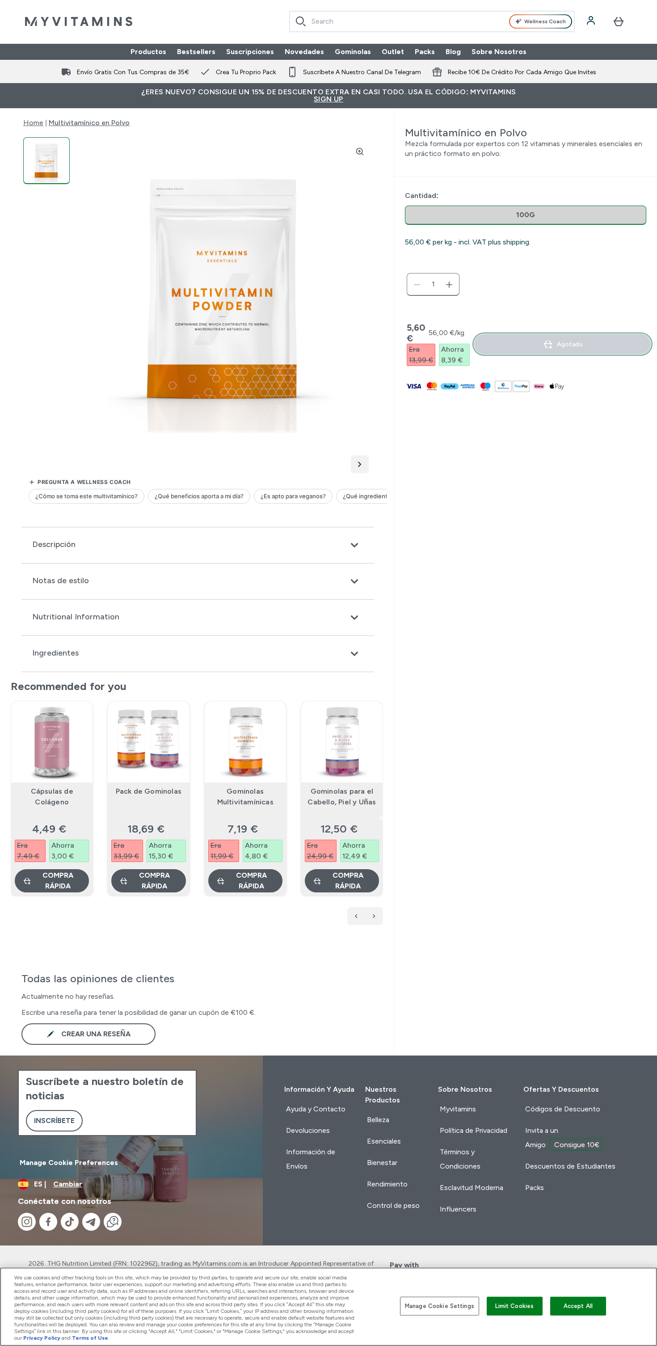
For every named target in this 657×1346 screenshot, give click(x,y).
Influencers (458, 1209)
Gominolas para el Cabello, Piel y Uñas (341, 796)
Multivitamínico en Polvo (89, 122)
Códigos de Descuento (562, 1109)
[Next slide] (381, 818)
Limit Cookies (514, 1306)
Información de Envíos (310, 1159)
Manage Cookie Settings (439, 1306)
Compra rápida (57, 880)
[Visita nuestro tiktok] (70, 1222)
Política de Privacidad (473, 1130)
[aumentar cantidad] (449, 284)
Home (33, 122)
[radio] (525, 215)
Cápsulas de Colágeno (52, 796)
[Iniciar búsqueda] (301, 21)
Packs (425, 51)
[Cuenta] (591, 21)
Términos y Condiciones (460, 1159)
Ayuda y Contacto (315, 1109)
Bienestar (382, 1162)
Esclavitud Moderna (471, 1187)
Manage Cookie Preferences (69, 1162)
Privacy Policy (41, 1338)
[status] (433, 284)
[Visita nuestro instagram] (27, 1222)
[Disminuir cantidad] (417, 284)
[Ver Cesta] (618, 21)
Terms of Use (90, 1338)
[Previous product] (356, 916)
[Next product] (374, 916)
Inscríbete (54, 1120)
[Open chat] (113, 1222)
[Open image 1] (46, 160)
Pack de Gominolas (148, 791)
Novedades (304, 51)
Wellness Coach (545, 21)
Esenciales (384, 1141)
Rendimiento (387, 1184)
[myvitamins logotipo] (78, 21)
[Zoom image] (360, 151)
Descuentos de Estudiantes (570, 1166)
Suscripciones (250, 51)
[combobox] (432, 21)
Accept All (578, 1306)
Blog (453, 51)
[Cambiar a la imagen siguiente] (360, 464)
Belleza (378, 1119)
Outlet (393, 51)
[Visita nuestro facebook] (48, 1222)
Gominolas (353, 51)
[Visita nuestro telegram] (91, 1222)
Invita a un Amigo (562, 1137)
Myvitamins (458, 1109)
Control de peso (393, 1205)
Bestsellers (196, 51)
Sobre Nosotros (499, 51)
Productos (148, 51)
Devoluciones (308, 1130)
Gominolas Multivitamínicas (245, 796)
